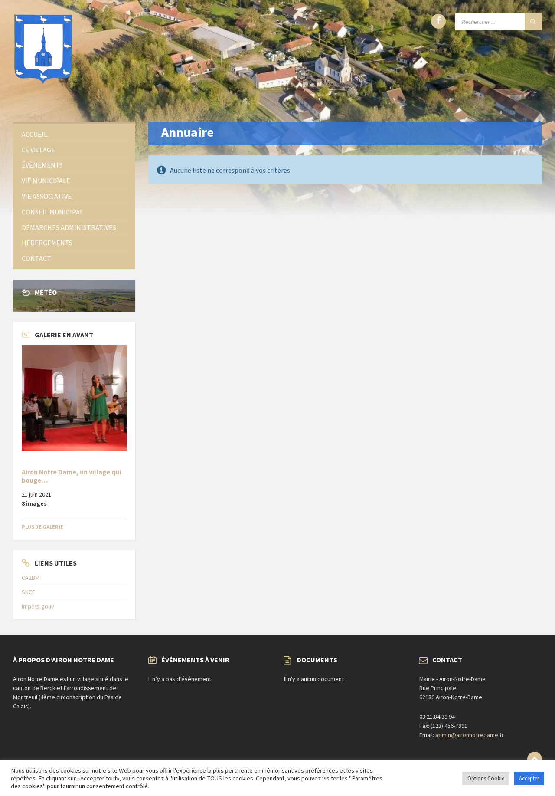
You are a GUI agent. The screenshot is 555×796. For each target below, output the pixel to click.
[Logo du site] (43, 83)
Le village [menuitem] (38, 149)
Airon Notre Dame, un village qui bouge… (71, 476)
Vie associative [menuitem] (47, 196)
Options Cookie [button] (485, 778)
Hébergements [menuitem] (47, 242)
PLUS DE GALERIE (42, 526)
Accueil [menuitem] (34, 134)
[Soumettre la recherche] (533, 21)
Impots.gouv (38, 606)
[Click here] (74, 398)
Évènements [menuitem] (42, 165)
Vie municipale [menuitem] (46, 180)
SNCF (28, 592)
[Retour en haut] (534, 759)
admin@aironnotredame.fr (469, 735)
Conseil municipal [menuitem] (52, 211)
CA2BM (30, 578)
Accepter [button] (529, 778)
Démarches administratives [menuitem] (69, 227)
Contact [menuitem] (36, 258)
